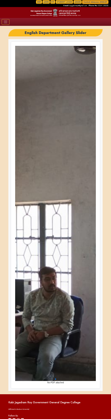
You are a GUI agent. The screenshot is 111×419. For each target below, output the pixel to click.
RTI (52, 2)
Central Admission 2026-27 (95, 2)
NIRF (39, 2)
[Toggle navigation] (5, 22)
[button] (55, 379)
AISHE (46, 2)
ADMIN (77, 2)
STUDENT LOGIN (64, 2)
